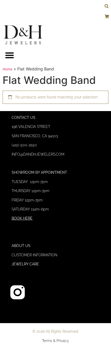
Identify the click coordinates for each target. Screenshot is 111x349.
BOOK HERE (22, 218)
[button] (10, 55)
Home (7, 69)
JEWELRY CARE (25, 264)
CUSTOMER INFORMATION (34, 255)
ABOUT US (21, 246)
